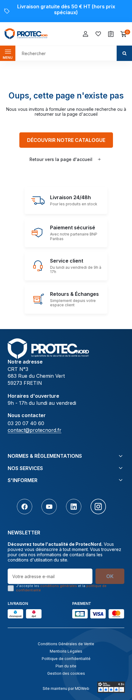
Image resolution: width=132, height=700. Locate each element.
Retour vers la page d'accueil (60, 159)
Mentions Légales (66, 651)
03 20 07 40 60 (26, 423)
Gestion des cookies (66, 673)
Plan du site (66, 666)
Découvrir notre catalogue (66, 140)
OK (110, 576)
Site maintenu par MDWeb (66, 688)
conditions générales (58, 586)
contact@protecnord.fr (34, 430)
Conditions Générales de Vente (66, 644)
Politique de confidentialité (66, 658)
